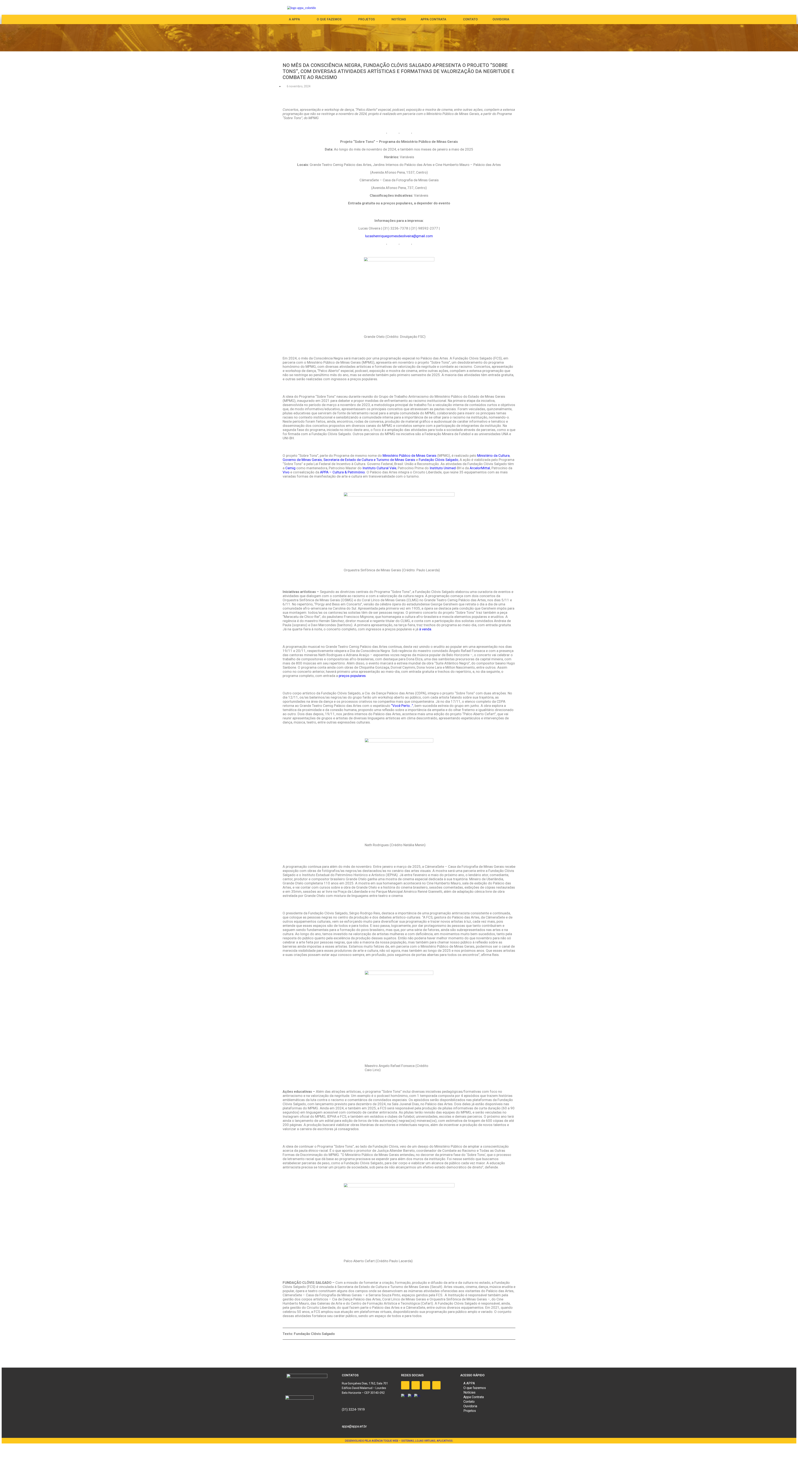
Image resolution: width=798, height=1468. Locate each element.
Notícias (399, 19)
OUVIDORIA (501, 19)
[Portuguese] (411, 1395)
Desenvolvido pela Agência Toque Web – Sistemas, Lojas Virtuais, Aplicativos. (399, 1440)
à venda (425, 629)
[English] (404, 1395)
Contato (470, 19)
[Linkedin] (436, 1385)
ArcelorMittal (480, 468)
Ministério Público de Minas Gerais (409, 455)
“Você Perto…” (402, 706)
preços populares (352, 676)
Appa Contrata (473, 1397)
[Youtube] (426, 1385)
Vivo (286, 472)
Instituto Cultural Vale (379, 468)
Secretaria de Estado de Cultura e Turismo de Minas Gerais (369, 460)
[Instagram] (415, 1385)
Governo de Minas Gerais (302, 460)
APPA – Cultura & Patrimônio (342, 472)
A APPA (294, 19)
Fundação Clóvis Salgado (438, 460)
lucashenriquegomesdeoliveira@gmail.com (399, 236)
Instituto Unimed (443, 468)
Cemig (290, 468)
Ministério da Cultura (493, 455)
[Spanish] (417, 1395)
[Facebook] (405, 1385)
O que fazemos (329, 19)
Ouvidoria (470, 1406)
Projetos (469, 1411)
